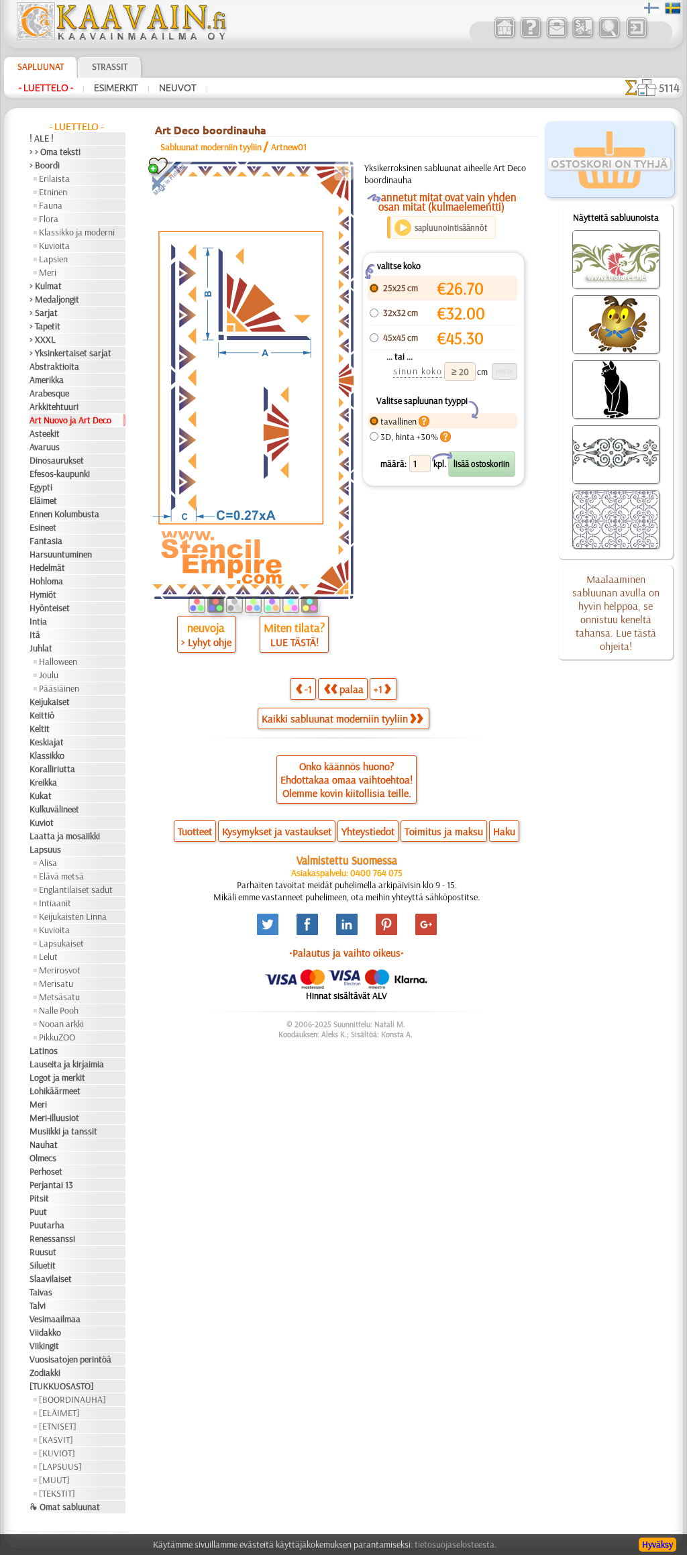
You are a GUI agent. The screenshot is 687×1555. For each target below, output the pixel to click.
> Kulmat (46, 286)
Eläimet (43, 500)
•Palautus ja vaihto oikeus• (346, 952)
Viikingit (44, 1346)
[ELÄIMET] (59, 1413)
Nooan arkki (61, 1024)
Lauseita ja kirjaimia (67, 1064)
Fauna (50, 205)
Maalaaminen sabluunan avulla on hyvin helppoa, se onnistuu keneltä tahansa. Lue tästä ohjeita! (615, 612)
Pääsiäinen (59, 688)
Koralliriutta (52, 769)
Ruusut (43, 1252)
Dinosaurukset (57, 460)
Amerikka (47, 380)
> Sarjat (44, 313)
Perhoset (46, 1171)
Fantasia (46, 541)
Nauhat (44, 1144)
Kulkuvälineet (54, 809)
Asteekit (45, 433)
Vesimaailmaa (55, 1319)
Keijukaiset (50, 702)
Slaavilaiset (51, 1279)
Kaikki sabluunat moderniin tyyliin (335, 718)
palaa (351, 689)
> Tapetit (45, 326)
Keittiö (42, 715)
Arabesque (49, 393)
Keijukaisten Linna (73, 916)
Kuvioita (54, 245)
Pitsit (39, 1198)
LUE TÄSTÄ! (294, 642)
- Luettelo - (46, 88)
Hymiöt (43, 594)
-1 (308, 689)
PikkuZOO (57, 1037)
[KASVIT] (56, 1440)
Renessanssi (52, 1238)
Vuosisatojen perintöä (70, 1359)
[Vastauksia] (530, 36)
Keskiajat (47, 742)
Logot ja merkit (57, 1077)
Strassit (109, 66)
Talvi (38, 1305)
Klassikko (47, 755)
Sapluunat (40, 66)
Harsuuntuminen (61, 554)
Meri (47, 272)
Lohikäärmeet (55, 1091)
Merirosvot (60, 970)
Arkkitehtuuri (54, 406)
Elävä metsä (61, 876)
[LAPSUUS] (60, 1466)
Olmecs (43, 1158)
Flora (48, 219)
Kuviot (42, 822)
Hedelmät (47, 567)
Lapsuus (45, 849)
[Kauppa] (504, 36)
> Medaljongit (54, 299)
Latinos (44, 1050)
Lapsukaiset (61, 943)
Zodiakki (45, 1372)
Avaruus (45, 447)
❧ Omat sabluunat (65, 1507)
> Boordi (45, 165)
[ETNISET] (57, 1426)
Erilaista (54, 178)
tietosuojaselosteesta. (455, 1544)
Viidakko (45, 1332)
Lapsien (53, 259)
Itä (35, 635)
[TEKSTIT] (57, 1493)
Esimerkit (116, 88)
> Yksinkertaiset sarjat (70, 353)
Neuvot (178, 88)
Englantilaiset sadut (76, 889)
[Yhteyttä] (556, 36)
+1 (378, 689)
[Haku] (609, 36)
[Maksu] (583, 36)
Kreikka (43, 782)
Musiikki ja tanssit (63, 1131)
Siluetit (43, 1265)
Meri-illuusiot (54, 1118)
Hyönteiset (50, 608)
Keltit (40, 728)
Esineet (43, 527)
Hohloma (46, 581)
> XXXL (43, 339)
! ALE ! (42, 138)
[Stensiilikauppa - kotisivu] (120, 37)
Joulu (48, 675)
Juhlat (41, 648)
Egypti (41, 487)
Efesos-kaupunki (60, 474)
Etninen (53, 192)
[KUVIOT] (57, 1453)
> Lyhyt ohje (206, 642)
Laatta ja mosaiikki (65, 836)
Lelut (48, 957)
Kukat (41, 796)
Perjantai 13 (51, 1185)
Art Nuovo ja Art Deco (70, 420)
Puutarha (47, 1225)
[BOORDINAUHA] (72, 1399)
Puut (38, 1211)
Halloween (58, 661)
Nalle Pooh (58, 1010)
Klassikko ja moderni (77, 232)
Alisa (48, 863)
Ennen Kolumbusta (64, 514)
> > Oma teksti (55, 152)
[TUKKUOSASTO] (62, 1386)
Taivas (41, 1292)
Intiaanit (55, 903)
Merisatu (56, 983)
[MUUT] (54, 1480)
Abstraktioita (54, 366)
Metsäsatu (59, 997)
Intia (38, 621)
